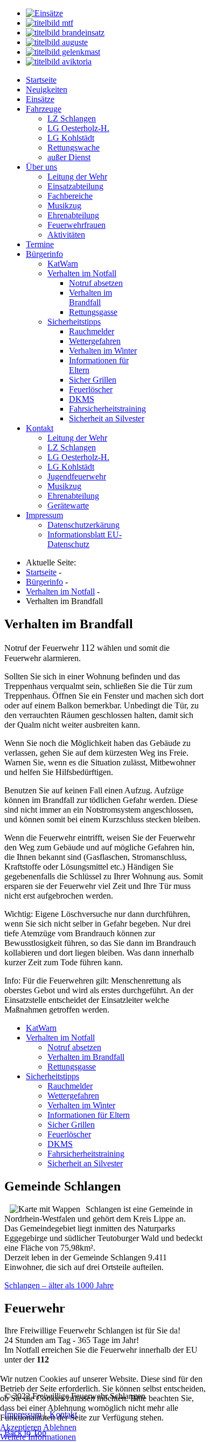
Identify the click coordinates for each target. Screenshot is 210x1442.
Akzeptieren (20, 1427)
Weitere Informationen (38, 1436)
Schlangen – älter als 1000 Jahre (59, 1285)
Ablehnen (59, 1427)
